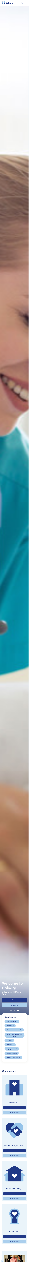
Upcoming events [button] (12, 1053)
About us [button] (14, 1000)
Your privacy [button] (10, 1044)
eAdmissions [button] (10, 1025)
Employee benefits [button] (12, 1049)
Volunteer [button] (9, 1040)
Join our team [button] (14, 1005)
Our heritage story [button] (12, 1021)
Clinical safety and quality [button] (14, 1030)
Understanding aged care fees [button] (14, 1035)
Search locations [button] (14, 1112)
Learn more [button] (14, 1108)
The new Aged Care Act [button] (13, 1057)
